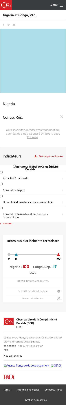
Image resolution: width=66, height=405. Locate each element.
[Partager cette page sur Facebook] (4, 24)
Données (32, 137)
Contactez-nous (53, 389)
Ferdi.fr (8, 389)
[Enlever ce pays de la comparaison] (61, 116)
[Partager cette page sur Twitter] (8, 24)
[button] (55, 5)
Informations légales (28, 389)
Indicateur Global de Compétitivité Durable (37, 168)
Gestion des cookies (36, 400)
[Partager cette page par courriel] (14, 24)
